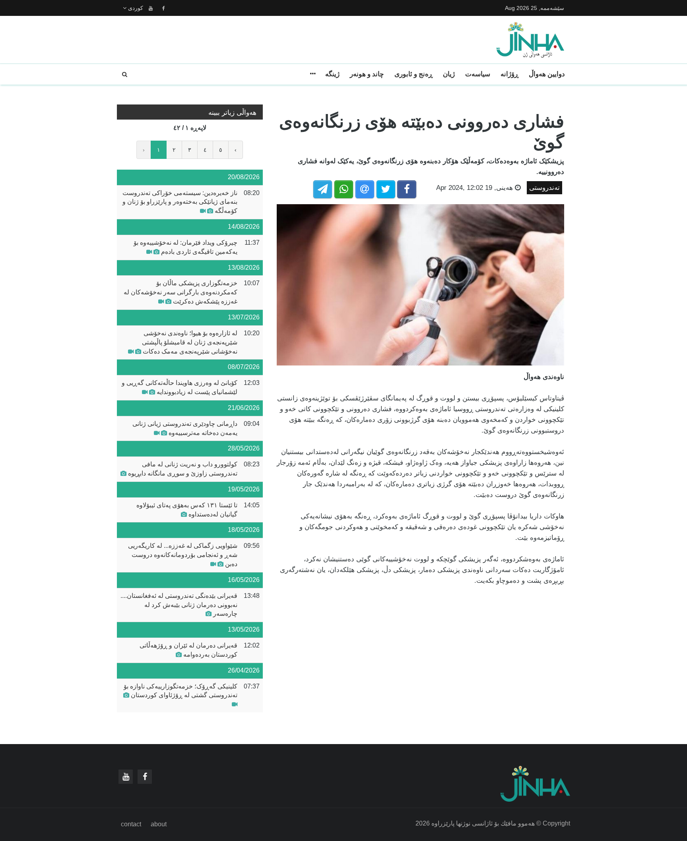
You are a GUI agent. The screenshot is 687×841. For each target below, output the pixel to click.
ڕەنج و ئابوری (413, 74)
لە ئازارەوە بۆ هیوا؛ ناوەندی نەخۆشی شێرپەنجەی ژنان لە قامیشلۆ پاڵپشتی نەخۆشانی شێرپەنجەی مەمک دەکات (189, 342)
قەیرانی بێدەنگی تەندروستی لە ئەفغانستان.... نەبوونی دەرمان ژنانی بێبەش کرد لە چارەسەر (178, 604)
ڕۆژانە (509, 74)
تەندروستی (544, 187)
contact (131, 824)
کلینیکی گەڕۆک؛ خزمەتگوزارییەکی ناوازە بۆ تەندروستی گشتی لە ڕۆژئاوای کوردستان (180, 691)
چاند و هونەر (367, 74)
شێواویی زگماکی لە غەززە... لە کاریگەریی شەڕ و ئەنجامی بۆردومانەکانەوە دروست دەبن (182, 554)
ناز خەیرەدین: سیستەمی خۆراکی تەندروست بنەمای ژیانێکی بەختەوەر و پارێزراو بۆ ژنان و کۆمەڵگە (179, 202)
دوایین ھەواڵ (547, 74)
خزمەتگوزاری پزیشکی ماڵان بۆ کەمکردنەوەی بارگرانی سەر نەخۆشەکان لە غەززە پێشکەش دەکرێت (180, 292)
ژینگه (332, 74)
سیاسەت (477, 74)
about (159, 824)
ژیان (449, 74)
